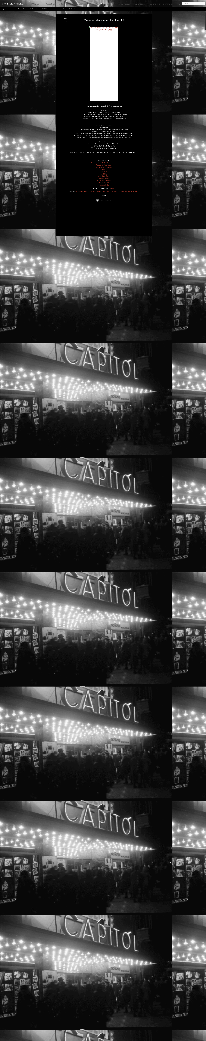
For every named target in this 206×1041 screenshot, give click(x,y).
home (14, 9)
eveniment (79, 191)
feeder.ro (52, 9)
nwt (103, 191)
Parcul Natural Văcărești (67, 9)
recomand (114, 191)
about (19, 9)
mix (94, 191)
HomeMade (88, 191)
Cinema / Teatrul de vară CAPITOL (35, 9)
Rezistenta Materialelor (126, 191)
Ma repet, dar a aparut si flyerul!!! (104, 20)
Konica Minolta (104, 185)
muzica (98, 191)
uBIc (112, 188)
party (107, 191)
